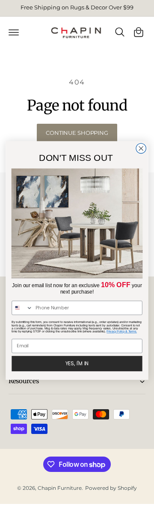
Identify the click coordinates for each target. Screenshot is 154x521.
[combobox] (22, 307)
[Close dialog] (141, 148)
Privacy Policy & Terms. (122, 331)
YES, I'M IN (77, 363)
